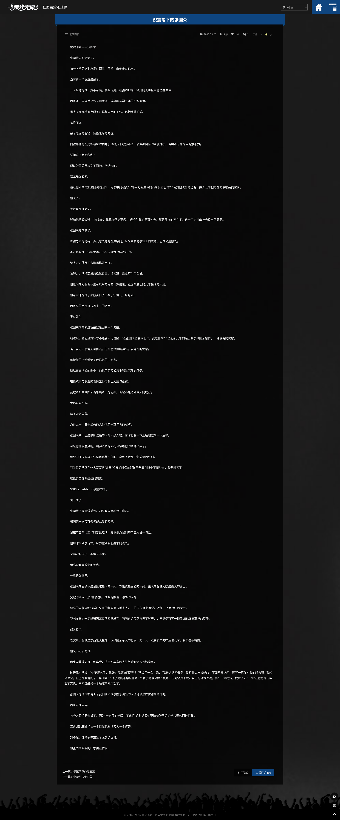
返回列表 (74, 34)
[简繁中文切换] (334, 805)
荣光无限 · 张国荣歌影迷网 (158, 815)
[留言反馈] (334, 796)
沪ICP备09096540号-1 (202, 815)
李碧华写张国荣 (82, 776)
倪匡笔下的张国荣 (84, 771)
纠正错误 (243, 772)
